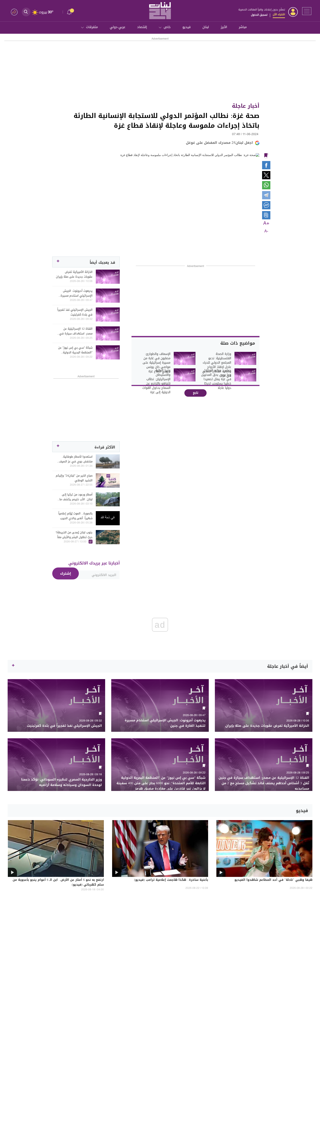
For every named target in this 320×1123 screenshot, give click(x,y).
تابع (195, 393)
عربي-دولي (117, 27)
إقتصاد (142, 27)
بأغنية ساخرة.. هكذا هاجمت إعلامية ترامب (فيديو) (171, 880)
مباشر (243, 27)
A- (266, 231)
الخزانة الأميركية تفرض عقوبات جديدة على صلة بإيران (74, 274)
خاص (167, 27)
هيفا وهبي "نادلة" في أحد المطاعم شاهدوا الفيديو (273, 880)
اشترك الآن (279, 14)
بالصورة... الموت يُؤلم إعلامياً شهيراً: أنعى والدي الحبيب (75, 516)
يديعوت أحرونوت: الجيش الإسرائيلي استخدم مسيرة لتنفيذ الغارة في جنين (77, 293)
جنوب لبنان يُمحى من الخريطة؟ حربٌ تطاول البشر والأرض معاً (74, 535)
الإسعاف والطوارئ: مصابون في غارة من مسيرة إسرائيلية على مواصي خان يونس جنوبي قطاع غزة (156, 363)
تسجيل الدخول (259, 14)
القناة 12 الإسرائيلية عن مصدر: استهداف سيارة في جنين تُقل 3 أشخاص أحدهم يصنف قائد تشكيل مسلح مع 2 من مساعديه (74, 331)
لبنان (205, 27)
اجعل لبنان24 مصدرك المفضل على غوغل (219, 142)
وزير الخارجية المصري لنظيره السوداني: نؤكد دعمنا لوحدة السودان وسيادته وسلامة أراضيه (61, 782)
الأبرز (224, 27)
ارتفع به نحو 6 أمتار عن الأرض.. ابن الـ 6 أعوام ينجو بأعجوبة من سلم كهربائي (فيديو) (58, 883)
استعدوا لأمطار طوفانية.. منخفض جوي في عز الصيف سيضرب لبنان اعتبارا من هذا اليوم (76, 459)
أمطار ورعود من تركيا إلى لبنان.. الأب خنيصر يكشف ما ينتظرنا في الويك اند (76, 497)
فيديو (186, 27)
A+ (266, 223)
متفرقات (92, 27)
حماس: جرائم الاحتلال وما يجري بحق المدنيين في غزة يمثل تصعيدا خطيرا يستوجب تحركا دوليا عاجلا (216, 379)
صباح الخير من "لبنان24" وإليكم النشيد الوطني (74, 478)
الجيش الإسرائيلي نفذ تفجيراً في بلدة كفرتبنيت (75, 312)
